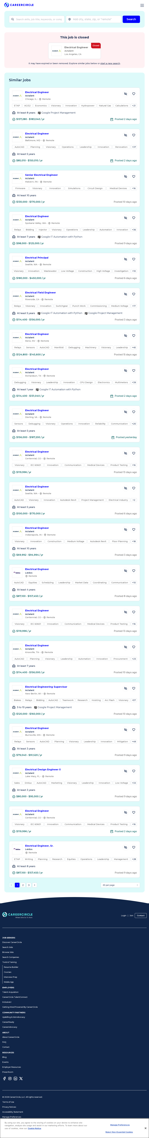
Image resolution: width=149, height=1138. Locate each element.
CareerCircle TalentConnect (15, 997)
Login (123, 915)
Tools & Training (9, 962)
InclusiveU (6, 1002)
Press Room (7, 1072)
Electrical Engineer (37, 92)
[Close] (145, 1128)
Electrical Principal (36, 257)
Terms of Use (8, 1102)
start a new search (110, 63)
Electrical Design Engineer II (43, 769)
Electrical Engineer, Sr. (39, 845)
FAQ (4, 1042)
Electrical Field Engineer (40, 292)
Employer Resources (11, 1067)
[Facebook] (4, 1078)
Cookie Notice (34, 1128)
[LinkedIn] (15, 1078)
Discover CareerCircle (12, 942)
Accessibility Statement (12, 1112)
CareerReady (8, 1022)
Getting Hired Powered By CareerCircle (20, 1007)
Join (131, 915)
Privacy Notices (9, 1107)
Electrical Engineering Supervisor (46, 686)
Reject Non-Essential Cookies (119, 1132)
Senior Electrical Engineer (41, 175)
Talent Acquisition (10, 992)
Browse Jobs (8, 952)
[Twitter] (21, 1078)
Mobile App (9, 982)
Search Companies (10, 957)
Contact (140, 915)
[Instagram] (10, 1078)
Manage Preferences (11, 1117)
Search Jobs (7, 947)
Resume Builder (11, 967)
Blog (4, 1057)
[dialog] (74, 1128)
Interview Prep (10, 977)
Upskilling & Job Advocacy (13, 1017)
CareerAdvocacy (9, 1027)
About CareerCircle (10, 1037)
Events (5, 1062)
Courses (7, 972)
